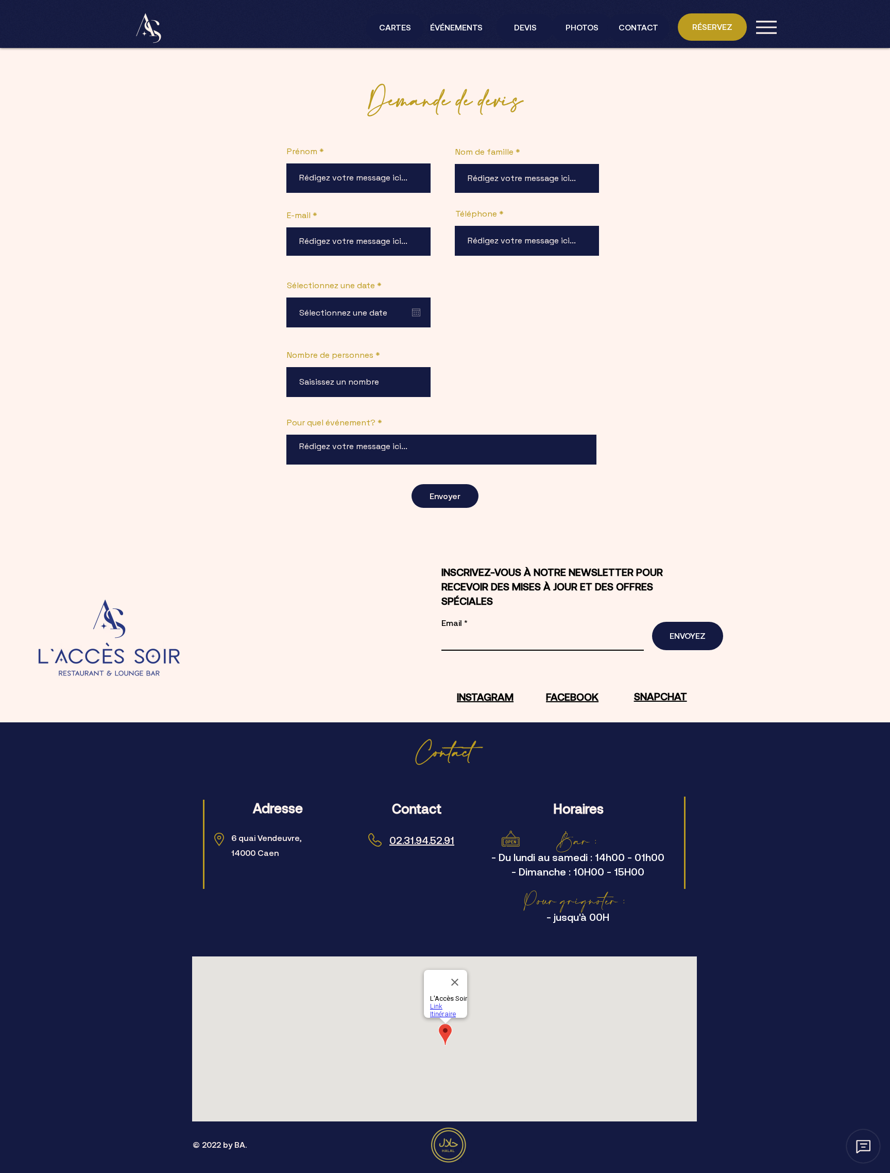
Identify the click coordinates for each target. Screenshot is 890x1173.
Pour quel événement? (332, 423)
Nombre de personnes (331, 355)
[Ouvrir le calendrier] (416, 312)
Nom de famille (484, 152)
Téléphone (476, 214)
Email (452, 623)
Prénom (302, 151)
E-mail (299, 215)
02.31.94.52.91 (421, 840)
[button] (766, 27)
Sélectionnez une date (336, 286)
